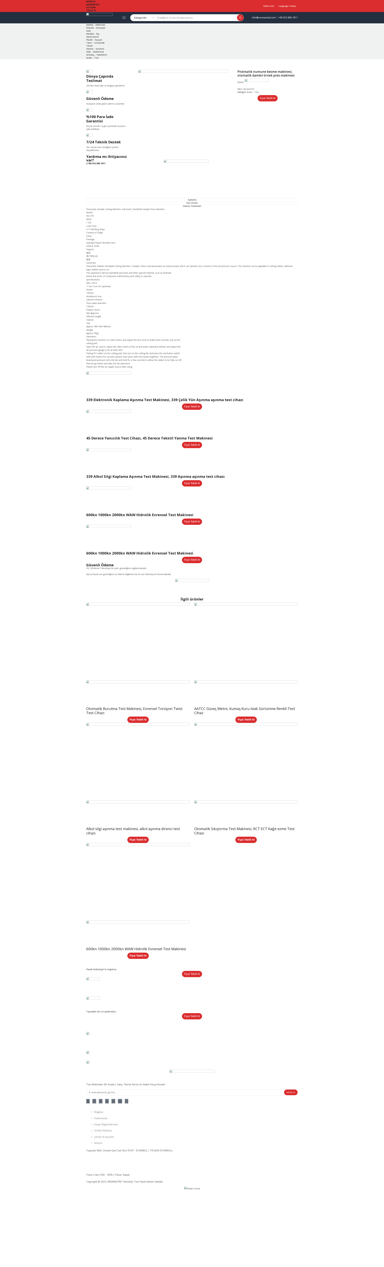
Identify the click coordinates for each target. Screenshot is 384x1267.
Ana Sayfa (91, 63)
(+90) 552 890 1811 (95, 163)
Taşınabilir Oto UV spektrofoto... (101, 1011)
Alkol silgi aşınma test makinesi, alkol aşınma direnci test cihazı (133, 830)
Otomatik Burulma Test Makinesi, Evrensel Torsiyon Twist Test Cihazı (134, 710)
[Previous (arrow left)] (0, 1266)
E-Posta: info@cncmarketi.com (103, 1167)
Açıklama (192, 199)
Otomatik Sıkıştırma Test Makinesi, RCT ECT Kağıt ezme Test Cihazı (244, 830)
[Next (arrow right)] (1, 1266)
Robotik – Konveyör (95, 27)
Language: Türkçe (287, 6)
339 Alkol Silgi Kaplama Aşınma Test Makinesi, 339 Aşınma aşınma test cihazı (155, 476)
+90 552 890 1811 (288, 17)
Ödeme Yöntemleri (192, 206)
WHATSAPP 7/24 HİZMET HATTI (104, 1161)
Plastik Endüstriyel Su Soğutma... (101, 969)
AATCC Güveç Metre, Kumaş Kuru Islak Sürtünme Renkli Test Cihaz (244, 710)
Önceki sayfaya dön (288, 63)
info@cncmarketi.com (264, 17)
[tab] (192, 199)
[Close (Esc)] (0, 1263)
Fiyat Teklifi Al (267, 98)
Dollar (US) (268, 6)
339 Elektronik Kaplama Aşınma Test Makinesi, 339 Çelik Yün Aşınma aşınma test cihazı (164, 399)
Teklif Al (91, 10)
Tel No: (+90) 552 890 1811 (101, 1157)
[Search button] (240, 17)
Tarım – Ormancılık (95, 42)
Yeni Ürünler (192, 202)
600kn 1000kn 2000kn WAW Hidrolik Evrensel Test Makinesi (139, 514)
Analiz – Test (92, 57)
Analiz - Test (105, 63)
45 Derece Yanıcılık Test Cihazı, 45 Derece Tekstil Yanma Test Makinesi (149, 438)
